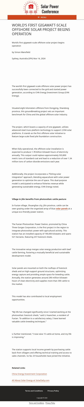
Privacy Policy (50, 403)
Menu (43, 17)
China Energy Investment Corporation (29, 374)
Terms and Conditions (36, 403)
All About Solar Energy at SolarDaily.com (30, 380)
